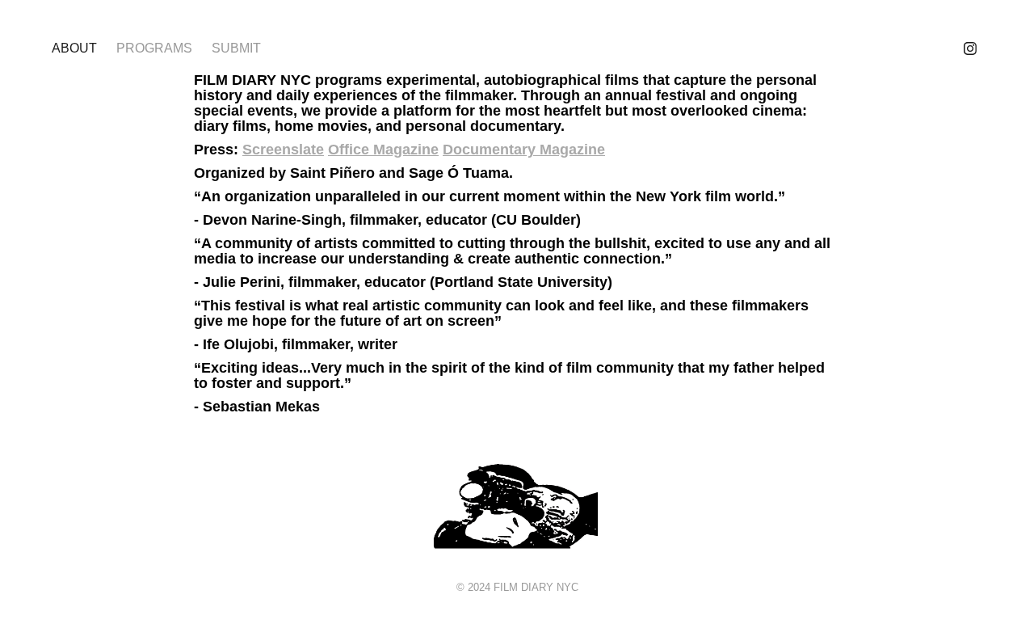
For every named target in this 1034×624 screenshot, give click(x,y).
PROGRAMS (154, 48)
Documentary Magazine (524, 149)
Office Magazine (383, 149)
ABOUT (74, 48)
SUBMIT (236, 48)
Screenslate (283, 149)
